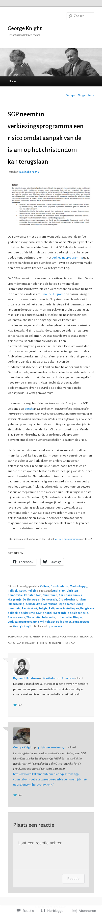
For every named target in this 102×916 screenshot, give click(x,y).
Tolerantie (48, 617)
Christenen (50, 595)
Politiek (13, 590)
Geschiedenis (60, 586)
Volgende (86, 95)
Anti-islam (58, 590)
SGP (39, 612)
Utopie (77, 617)
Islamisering (16, 603)
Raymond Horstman (26, 678)
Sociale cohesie (78, 612)
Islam (82, 599)
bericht (29, 408)
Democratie (49, 599)
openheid (14, 608)
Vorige (69, 95)
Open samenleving (71, 603)
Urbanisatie (64, 617)
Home (12, 81)
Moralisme (50, 603)
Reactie (73, 878)
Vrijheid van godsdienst (55, 621)
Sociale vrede (16, 617)
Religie (32, 590)
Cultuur (44, 586)
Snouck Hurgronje (53, 294)
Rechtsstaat (29, 608)
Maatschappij (78, 586)
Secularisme (27, 612)
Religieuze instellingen (64, 608)
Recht (22, 590)
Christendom (32, 595)
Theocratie (33, 617)
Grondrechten (67, 599)
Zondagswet (80, 621)
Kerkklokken (34, 603)
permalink (56, 626)
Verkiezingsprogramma (67, 539)
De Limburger (32, 599)
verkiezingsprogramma (67, 257)
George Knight (25, 28)
